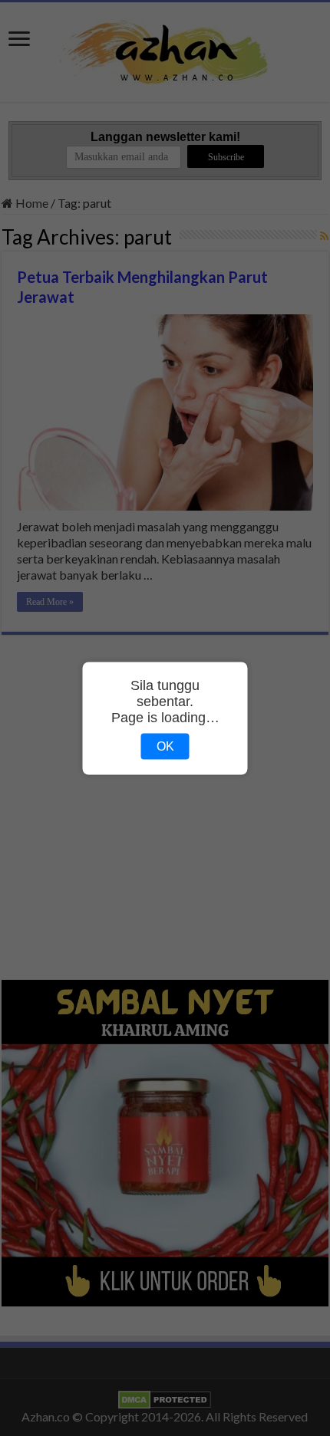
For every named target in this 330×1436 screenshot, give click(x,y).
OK (165, 745)
